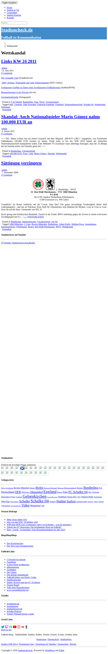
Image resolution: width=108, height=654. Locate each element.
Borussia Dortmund (50, 488)
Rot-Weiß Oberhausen (45, 227)
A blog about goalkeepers (18, 564)
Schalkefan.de (13, 604)
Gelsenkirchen (35, 496)
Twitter (101, 502)
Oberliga (5, 501)
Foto (13, 497)
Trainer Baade (13, 585)
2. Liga (27, 224)
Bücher (73, 644)
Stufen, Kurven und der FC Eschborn (23, 582)
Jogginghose (90, 224)
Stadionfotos (65, 639)
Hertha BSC (72, 497)
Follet (61, 650)
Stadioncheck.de (17, 29)
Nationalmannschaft (73, 104)
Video (25, 505)
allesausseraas (13, 567)
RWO (58, 227)
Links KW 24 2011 (19, 61)
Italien (84, 496)
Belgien (32, 488)
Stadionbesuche (29, 221)
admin (4, 68)
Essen (59, 492)
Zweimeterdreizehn (9, 97)
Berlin (39, 487)
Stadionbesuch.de (14, 609)
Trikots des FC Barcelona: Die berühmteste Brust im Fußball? (34, 527)
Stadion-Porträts (14, 15)
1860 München (16, 224)
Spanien (52, 502)
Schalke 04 (88, 104)
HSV (79, 497)
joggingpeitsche (8, 227)
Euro (25, 153)
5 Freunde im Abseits (16, 559)
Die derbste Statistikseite (17, 575)
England (50, 492)
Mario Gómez (40, 153)
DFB (18, 491)
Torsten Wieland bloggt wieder (20, 614)
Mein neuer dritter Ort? (17, 519)
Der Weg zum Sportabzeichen (20, 546)
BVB (100, 488)
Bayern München (39, 224)
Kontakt (10, 18)
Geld (31, 153)
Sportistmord (12, 606)
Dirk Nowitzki (29, 104)
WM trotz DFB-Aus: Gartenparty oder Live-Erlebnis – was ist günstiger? (39, 524)
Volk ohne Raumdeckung (18, 587)
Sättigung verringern (21, 162)
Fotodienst (11, 562)
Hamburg (62, 497)
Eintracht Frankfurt (45, 104)
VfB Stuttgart (5, 506)
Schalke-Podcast (14, 611)
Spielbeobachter (14, 580)
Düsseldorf (36, 491)
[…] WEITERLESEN (34, 217)
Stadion (71, 501)
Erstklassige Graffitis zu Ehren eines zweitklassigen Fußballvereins (30, 87)
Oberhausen (21, 227)
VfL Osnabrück (16, 506)
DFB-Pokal (25, 492)
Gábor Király (64, 224)
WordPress (50, 650)
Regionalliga (14, 502)
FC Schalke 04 (78, 492)
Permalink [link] (6, 109)
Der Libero (12, 572)
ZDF (43, 506)
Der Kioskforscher (15, 543)
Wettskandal (99, 104)
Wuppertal (35, 505)
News (42, 102)
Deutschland (7, 491)
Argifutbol (11, 570)
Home (9, 7)
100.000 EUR (15, 153)
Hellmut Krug (78, 224)
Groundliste (12, 12)
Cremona (18, 104)
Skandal (51, 153)
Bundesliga (28, 102)
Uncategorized (52, 102)
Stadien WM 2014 (9, 644)
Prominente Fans (26, 644)
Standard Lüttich (81, 502)
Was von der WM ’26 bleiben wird (22, 522)
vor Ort (54, 221)
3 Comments (6, 175)
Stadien (61, 501)
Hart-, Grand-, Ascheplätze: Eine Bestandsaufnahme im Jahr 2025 (36, 530)
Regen (31, 227)
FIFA (90, 492)
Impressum (41, 639)
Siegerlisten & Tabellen (45, 644)
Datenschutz (53, 639)
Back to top (6, 630)
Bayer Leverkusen (7, 488)
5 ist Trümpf (16, 102)
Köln (90, 496)
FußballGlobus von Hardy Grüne (21, 577)
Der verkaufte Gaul (9, 78)
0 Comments (6, 73)
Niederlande (98, 497)
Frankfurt (59, 104)
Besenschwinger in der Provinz (15, 92)
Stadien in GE (13, 10)
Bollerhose (53, 224)
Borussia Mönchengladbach (67, 488)
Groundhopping (52, 497)
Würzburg (5, 107)
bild (11, 104)
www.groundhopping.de (18, 590)
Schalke (24, 501)
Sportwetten (63, 644)
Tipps (96, 502)
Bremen (80, 488)
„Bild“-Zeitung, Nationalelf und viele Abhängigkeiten (25, 83)
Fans (36, 102)
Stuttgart (90, 502)
